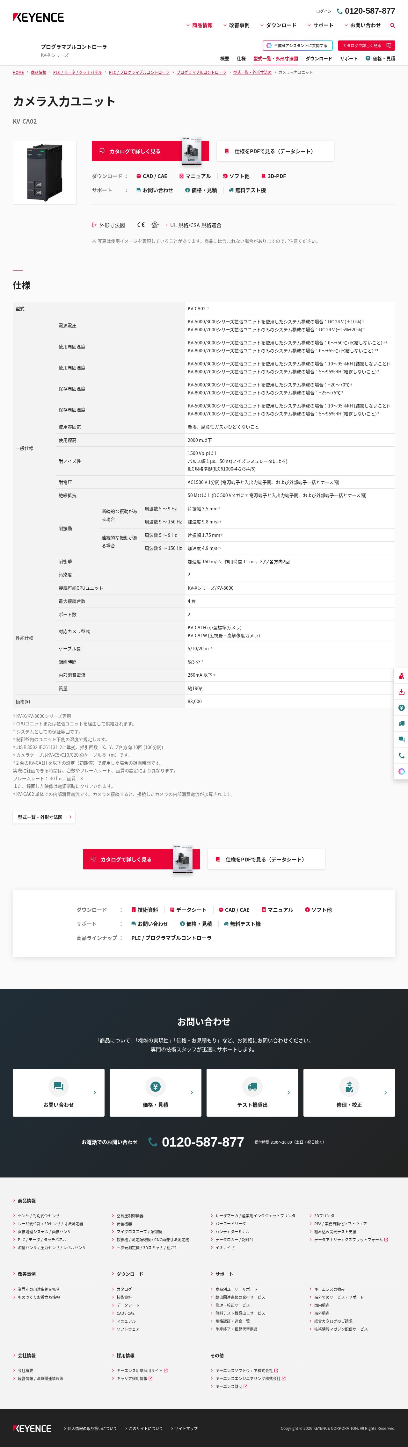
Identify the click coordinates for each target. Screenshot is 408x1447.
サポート (323, 25)
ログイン (324, 11)
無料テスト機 (250, 190)
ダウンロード (281, 25)
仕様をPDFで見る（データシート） (275, 151)
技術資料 (148, 909)
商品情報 (202, 25)
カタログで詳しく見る (135, 151)
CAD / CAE (156, 176)
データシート (191, 909)
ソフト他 (240, 176)
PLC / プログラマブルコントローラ (171, 937)
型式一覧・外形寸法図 (40, 817)
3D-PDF (277, 176)
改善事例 (239, 25)
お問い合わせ (365, 25)
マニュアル (199, 176)
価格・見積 (204, 190)
